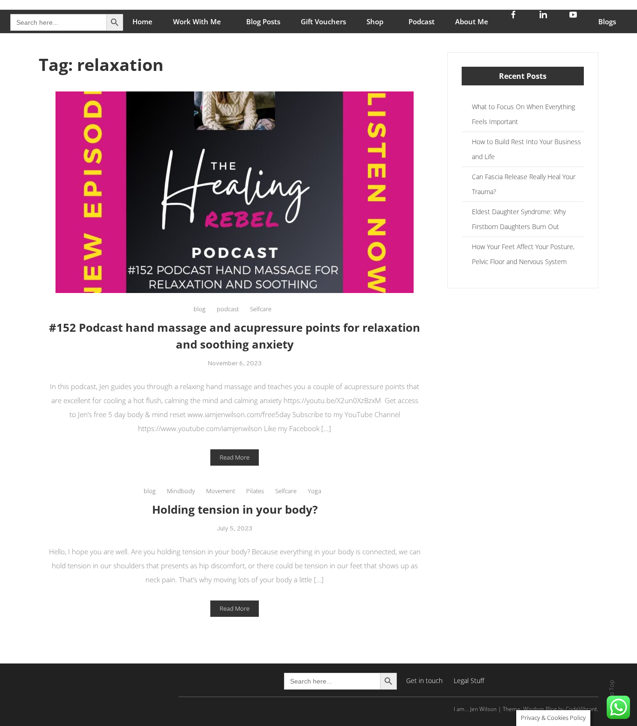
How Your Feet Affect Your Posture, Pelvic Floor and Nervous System (523, 254)
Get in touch (424, 680)
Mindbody (181, 491)
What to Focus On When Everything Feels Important (523, 114)
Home (142, 21)
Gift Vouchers (323, 21)
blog (200, 309)
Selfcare (260, 309)
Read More (234, 457)
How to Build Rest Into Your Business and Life (526, 149)
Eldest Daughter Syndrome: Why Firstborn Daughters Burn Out (519, 219)
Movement (220, 491)
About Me (471, 21)
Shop (375, 21)
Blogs (607, 21)
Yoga (314, 491)
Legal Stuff (469, 680)
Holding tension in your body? (235, 509)
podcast (228, 309)
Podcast (422, 21)
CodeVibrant (581, 709)
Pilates (255, 491)
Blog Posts (263, 21)
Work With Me (197, 21)
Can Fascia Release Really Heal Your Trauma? (523, 184)
